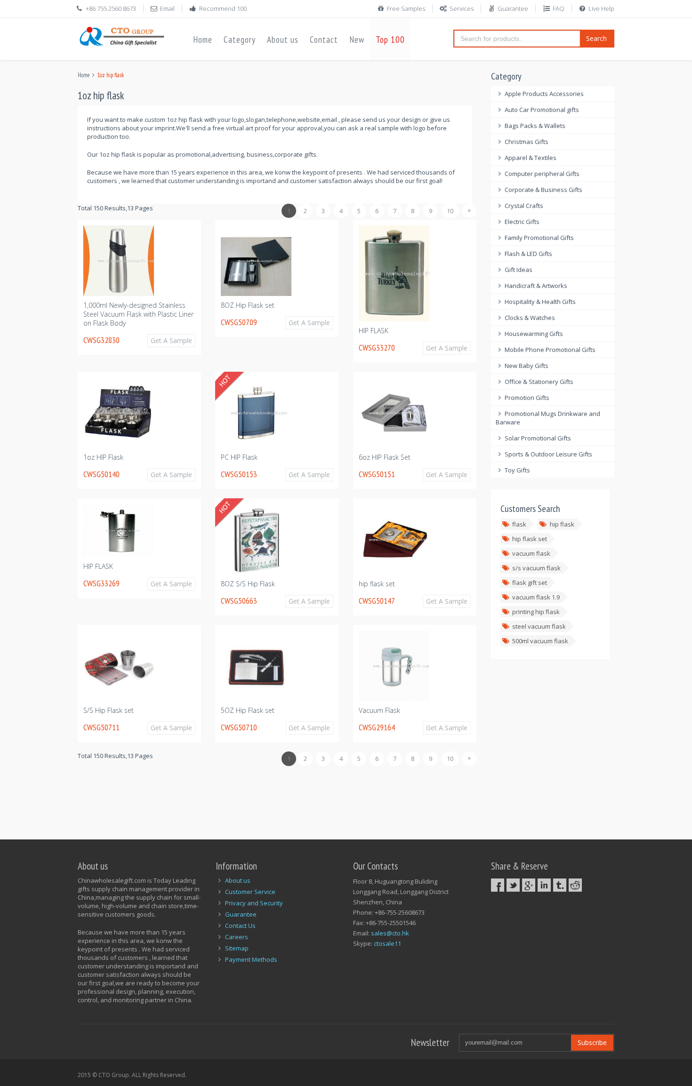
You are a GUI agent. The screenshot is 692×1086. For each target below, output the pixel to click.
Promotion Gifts (527, 397)
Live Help (601, 8)
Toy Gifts (517, 470)
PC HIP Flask (239, 457)
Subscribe (592, 1042)
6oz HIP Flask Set (384, 457)
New (356, 39)
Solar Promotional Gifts (538, 438)
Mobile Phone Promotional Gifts (550, 349)
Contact (324, 39)
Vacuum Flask (379, 710)
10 (450, 211)
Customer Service (250, 891)
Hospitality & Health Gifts (540, 301)
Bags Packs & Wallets (535, 125)
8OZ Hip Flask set (247, 305)
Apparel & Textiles (530, 157)
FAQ (558, 8)
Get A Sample (171, 340)
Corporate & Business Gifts (543, 189)
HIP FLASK (373, 330)
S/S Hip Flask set (108, 710)
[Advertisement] (249, 797)
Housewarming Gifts (534, 333)
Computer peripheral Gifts (542, 173)
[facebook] (497, 885)
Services (462, 8)
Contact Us (240, 925)
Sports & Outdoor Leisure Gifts (548, 454)
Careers (236, 937)
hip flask (562, 524)
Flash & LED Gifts (528, 253)
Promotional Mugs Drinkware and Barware (548, 417)
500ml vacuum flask (540, 641)
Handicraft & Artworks (536, 285)
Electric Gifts (522, 221)
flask (519, 524)
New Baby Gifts (526, 365)
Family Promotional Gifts (539, 237)
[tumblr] (559, 885)
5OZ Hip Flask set (247, 710)
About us (282, 39)
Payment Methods (251, 959)
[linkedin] (544, 885)
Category (240, 39)
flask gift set (529, 582)
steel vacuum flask (539, 626)
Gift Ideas (518, 269)
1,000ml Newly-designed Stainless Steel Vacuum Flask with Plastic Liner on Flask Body (138, 314)
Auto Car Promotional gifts (542, 109)
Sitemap (237, 948)
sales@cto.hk (390, 933)
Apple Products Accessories (544, 93)
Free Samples (406, 8)
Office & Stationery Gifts (539, 381)
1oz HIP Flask (103, 457)
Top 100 (390, 39)
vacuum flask (531, 553)
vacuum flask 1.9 (536, 597)
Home (202, 39)
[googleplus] (528, 885)
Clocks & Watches (530, 317)
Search (596, 38)
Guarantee (513, 8)
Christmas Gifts (526, 141)
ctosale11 (387, 943)
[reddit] (575, 885)
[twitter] (513, 885)
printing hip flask (536, 611)
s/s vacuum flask (536, 568)
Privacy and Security (254, 903)
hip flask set (377, 583)
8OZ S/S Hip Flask (248, 583)
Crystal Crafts (524, 205)
